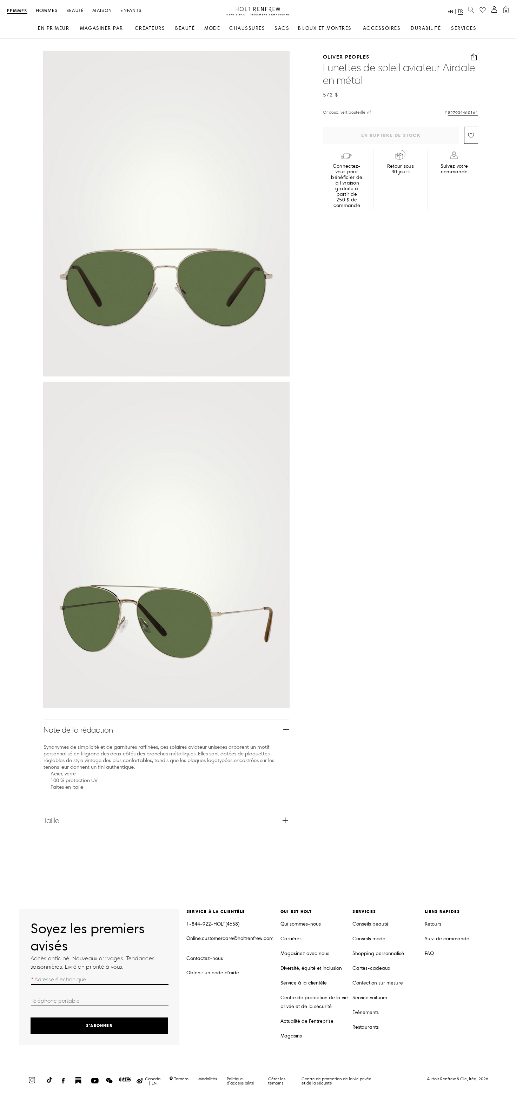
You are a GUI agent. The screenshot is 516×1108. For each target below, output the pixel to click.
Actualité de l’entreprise (306, 1021)
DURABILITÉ (426, 28)
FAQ (429, 953)
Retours (433, 924)
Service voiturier (370, 998)
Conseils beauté (370, 924)
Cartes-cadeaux (371, 968)
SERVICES (463, 28)
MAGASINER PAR (101, 28)
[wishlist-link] (482, 10)
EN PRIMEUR (53, 28)
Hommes (47, 10)
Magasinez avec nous (304, 953)
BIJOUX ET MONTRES (325, 28)
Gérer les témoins (276, 1081)
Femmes (17, 11)
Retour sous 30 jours (400, 169)
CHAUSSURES (247, 28)
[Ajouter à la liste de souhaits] (471, 135)
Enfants (130, 10)
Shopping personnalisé (378, 953)
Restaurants (365, 1027)
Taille (52, 820)
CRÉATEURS (150, 28)
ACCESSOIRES (382, 28)
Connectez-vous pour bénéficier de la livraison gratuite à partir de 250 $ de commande (346, 185)
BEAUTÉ (185, 28)
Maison (102, 10)
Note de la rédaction (78, 730)
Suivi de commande (447, 939)
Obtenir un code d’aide (212, 973)
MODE (212, 28)
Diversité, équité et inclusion (311, 968)
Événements (365, 1012)
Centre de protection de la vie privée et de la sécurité (314, 1002)
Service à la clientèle (303, 983)
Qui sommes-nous (300, 924)
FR (460, 11)
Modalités (207, 1078)
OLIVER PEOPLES (346, 57)
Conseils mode (368, 939)
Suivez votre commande (454, 169)
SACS (281, 28)
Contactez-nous (204, 958)
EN (450, 11)
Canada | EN (152, 1081)
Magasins (291, 1036)
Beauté (75, 10)
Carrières (291, 939)
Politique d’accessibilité (240, 1081)
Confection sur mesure (377, 983)
